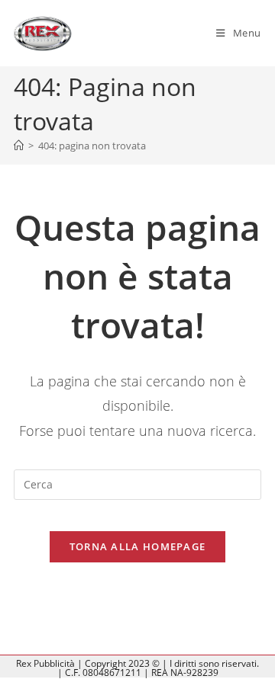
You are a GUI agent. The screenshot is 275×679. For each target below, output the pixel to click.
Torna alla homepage (138, 546)
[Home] (19, 145)
